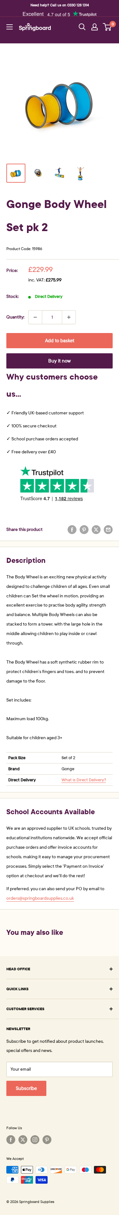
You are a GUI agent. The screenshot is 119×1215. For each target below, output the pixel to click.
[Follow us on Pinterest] (47, 1139)
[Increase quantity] (69, 317)
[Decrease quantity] (35, 317)
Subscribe (26, 1088)
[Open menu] (9, 26)
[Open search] (82, 26)
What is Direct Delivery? (84, 780)
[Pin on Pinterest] (84, 529)
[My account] (94, 26)
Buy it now (59, 361)
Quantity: (15, 317)
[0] (107, 27)
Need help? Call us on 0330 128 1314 (59, 5)
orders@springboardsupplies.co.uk (40, 898)
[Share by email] (108, 529)
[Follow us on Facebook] (10, 1139)
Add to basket (59, 340)
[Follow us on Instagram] (34, 1139)
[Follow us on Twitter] (22, 1139)
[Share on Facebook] (72, 529)
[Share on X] (96, 529)
